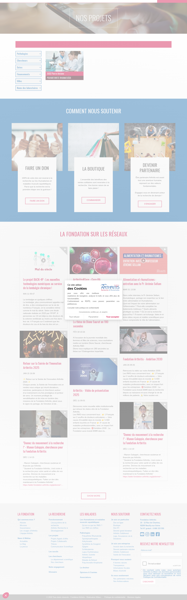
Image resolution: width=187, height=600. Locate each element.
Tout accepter (112, 317)
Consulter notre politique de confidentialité (83, 308)
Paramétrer (93, 317)
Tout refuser (74, 317)
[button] (5, 595)
